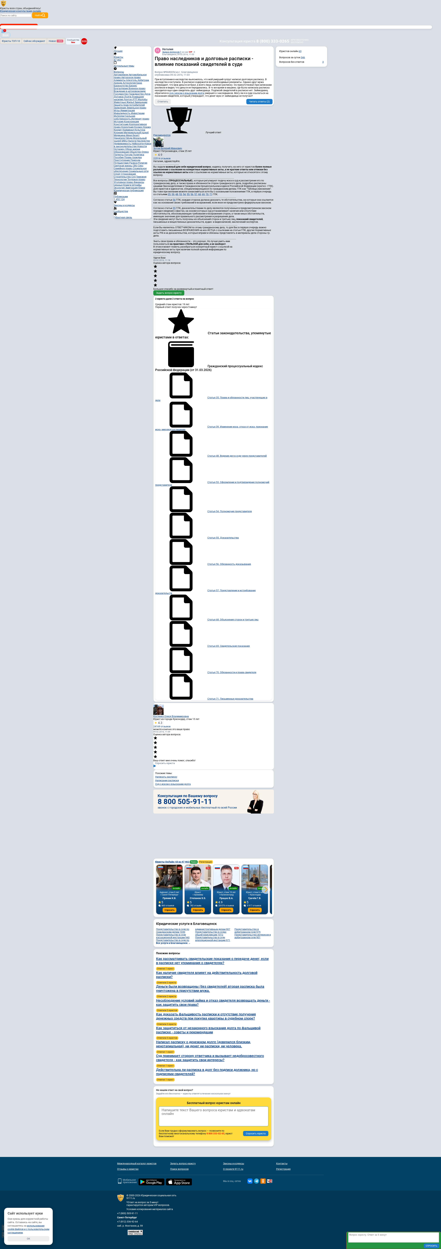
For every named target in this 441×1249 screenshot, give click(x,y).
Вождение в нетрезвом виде (130, 91)
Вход (5, 35)
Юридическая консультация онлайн (20, 11)
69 (203, 194)
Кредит (118, 129)
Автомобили (121, 74)
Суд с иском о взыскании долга (173, 784)
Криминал (128, 129)
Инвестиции (138, 113)
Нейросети (138, 143)
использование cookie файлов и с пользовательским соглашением (28, 1229)
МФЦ (125, 140)
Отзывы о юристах (128, 1169)
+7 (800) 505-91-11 (127, 1213)
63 (300, 51)
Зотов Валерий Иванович (167, 148)
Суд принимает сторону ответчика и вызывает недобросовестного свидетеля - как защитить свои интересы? (210, 1058)
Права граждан (133, 157)
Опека (145, 152)
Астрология (129, 83)
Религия (142, 163)
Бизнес (133, 85)
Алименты (120, 80)
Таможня (141, 176)
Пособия (119, 157)
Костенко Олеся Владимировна (171, 716)
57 (195, 194)
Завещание (141, 102)
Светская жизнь (123, 165)
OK (28, 1238)
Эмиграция (131, 187)
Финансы (139, 182)
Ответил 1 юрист (165, 968)
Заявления (120, 107)
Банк (139, 83)
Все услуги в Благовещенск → (173, 943)
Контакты (282, 1163)
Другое (128, 99)
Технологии (120, 179)
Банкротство (121, 85)
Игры (117, 110)
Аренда (118, 83)
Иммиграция (127, 110)
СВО (135, 165)
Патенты (119, 154)
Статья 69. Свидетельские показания (228, 646)
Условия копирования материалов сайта (149, 1209)
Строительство (122, 176)
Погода (128, 154)
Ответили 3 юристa (166, 1024)
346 (303, 57)
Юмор (141, 187)
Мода (129, 138)
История (119, 121)
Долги (128, 96)
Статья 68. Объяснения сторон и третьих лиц (232, 619)
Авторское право (131, 77)
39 (173, 194)
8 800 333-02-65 (215, 1133)
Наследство (143, 140)
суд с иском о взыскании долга (186, 93)
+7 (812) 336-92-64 (127, 1221)
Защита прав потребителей (129, 105)
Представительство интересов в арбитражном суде (252, 936)
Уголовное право (124, 182)
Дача (147, 94)
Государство (121, 94)
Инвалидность (122, 113)
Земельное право (136, 107)
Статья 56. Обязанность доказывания (229, 564)
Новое (55, 41)
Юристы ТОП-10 (11, 41)
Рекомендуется (162, 135)
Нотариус (119, 149)
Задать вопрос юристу (169, 293)
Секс (140, 165)
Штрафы (137, 185)
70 (207, 194)
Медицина (120, 135)
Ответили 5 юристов (167, 1010)
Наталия (167, 49)
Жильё (130, 102)
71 (210, 194)
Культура (140, 129)
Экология (119, 187)
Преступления (122, 160)
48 (176, 194)
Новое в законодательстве (132, 145)
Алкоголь (131, 80)
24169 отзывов (162, 724)
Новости (142, 146)
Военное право (137, 88)
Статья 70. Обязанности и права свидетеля (231, 672)
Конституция (121, 124)
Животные (120, 102)
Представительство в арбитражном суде (247, 930)
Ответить (162, 101)
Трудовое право (136, 179)
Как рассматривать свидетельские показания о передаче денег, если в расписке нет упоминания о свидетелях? (212, 961)
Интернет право (140, 118)
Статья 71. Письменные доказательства (230, 698)
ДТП (135, 99)
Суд (133, 176)
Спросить (170, 910)
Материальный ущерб (136, 132)
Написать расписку (166, 776)
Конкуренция (131, 121)
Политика (138, 154)
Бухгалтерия (121, 88)
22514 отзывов (162, 156)
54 (184, 194)
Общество (136, 152)
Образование (122, 152)
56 (192, 194)
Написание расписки (167, 780)
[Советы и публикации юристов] (3, 3)
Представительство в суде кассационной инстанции (172, 936)
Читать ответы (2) (259, 101)
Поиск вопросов (179, 1169)
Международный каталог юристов (136, 1163)
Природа (135, 160)
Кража (147, 127)
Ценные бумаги (123, 185)
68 (199, 194)
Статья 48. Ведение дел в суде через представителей (237, 455)
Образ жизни (132, 149)
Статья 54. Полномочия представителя (229, 511)
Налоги (132, 140)
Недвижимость (123, 143)
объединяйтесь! (32, 8)
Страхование (128, 174)
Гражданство (136, 94)
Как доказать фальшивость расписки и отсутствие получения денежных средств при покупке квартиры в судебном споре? (206, 1016)
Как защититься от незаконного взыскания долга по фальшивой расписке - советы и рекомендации (208, 1030)
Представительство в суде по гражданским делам (172, 930)
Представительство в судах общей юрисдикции (210, 933)
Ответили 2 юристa (166, 982)
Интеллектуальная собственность (124, 117)
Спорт (117, 174)
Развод (133, 163)
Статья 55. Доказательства (223, 537)
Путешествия (121, 163)
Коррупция (127, 127)
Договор (119, 96)
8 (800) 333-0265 (272, 41)
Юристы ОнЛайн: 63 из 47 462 (172, 861)
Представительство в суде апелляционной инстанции (212, 939)
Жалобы (142, 99)
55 (188, 194)
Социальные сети (138, 171)
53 (180, 194)
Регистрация (205, 862)
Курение (119, 132)
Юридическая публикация (129, 190)
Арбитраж (143, 80)
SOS (84, 41)
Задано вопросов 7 (171, 52)
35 (169, 194)
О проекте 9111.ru (233, 1169)
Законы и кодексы (233, 1163)
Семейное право (123, 168)
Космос (138, 127)
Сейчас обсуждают (34, 41)
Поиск (194, 862)
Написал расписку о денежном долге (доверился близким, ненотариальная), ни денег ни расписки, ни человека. (203, 1044)
